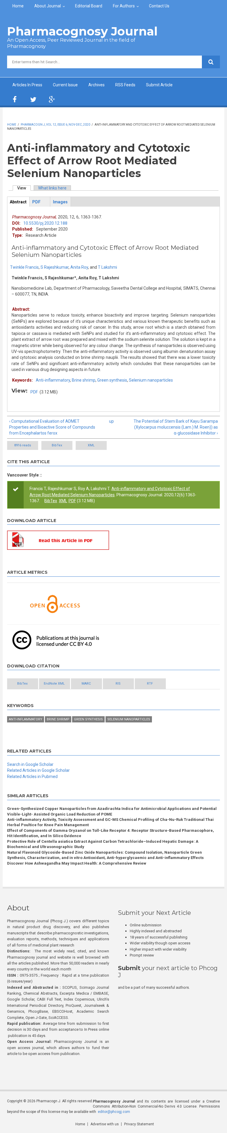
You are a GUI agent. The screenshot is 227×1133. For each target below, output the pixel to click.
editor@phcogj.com (114, 1112)
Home (18, 6)
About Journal (47, 6)
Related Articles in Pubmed (32, 776)
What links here (52, 188)
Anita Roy (79, 267)
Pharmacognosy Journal (82, 31)
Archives (96, 84)
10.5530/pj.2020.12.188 (45, 223)
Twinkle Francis (24, 267)
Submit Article (159, 84)
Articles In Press (27, 84)
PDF (34, 392)
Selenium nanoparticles (151, 380)
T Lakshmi (107, 267)
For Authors (124, 6)
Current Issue (65, 84)
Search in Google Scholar (30, 764)
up (111, 421)
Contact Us (159, 6)
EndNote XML (54, 683)
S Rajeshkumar (54, 267)
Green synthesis (112, 380)
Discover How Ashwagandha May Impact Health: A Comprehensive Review (76, 863)
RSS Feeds (125, 84)
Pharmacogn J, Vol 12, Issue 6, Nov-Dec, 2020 (55, 124)
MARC (86, 683)
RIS (118, 683)
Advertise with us (104, 1124)
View (24, 188)
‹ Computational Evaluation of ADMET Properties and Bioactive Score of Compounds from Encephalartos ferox (52, 427)
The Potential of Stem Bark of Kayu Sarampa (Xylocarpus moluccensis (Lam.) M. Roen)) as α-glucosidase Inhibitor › (176, 427)
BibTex (57, 445)
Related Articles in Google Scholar (38, 770)
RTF (150, 683)
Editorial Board (88, 6)
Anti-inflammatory (53, 380)
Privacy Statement (139, 1124)
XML (91, 445)
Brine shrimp (83, 380)
